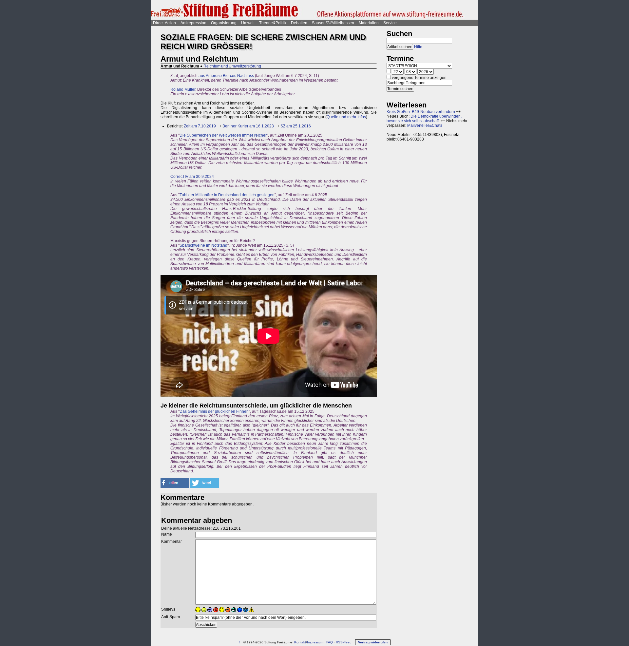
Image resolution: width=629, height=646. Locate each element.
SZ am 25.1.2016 (295, 126)
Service (390, 23)
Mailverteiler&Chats (424, 125)
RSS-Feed (344, 642)
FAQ (329, 642)
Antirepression (193, 23)
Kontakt (300, 642)
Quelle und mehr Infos (346, 117)
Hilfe (418, 47)
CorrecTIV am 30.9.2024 (192, 176)
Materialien (369, 23)
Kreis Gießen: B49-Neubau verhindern (421, 111)
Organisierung (224, 23)
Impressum (315, 642)
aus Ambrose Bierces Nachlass (226, 75)
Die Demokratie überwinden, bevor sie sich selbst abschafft (424, 118)
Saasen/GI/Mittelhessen (333, 23)
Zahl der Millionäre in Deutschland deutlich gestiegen (227, 195)
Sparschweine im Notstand (203, 245)
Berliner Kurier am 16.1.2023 (248, 126)
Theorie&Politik (272, 23)
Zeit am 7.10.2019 (200, 126)
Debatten (299, 23)
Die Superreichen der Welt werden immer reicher (223, 135)
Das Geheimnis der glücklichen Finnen (214, 411)
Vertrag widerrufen (373, 642)
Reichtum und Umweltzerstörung (232, 66)
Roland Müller (182, 89)
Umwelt (248, 23)
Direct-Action (164, 23)
